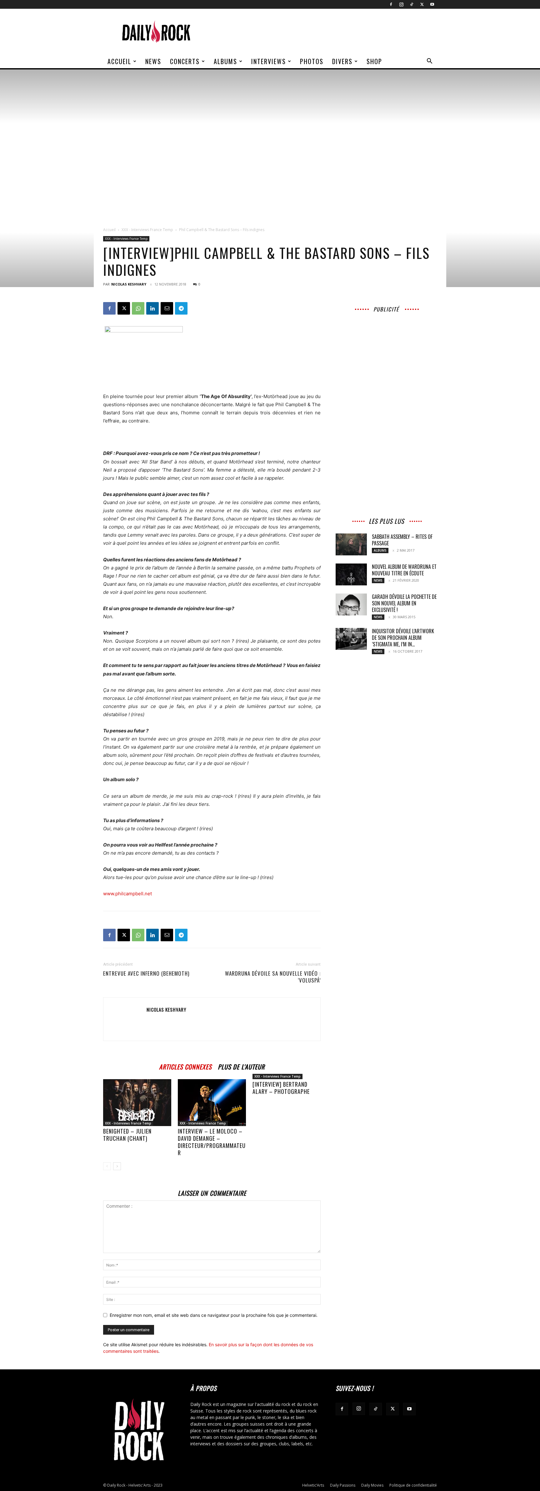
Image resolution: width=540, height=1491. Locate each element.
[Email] (167, 308)
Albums (225, 61)
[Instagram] (401, 4)
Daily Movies (372, 1485)
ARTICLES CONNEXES (185, 1066)
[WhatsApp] (138, 308)
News (153, 61)
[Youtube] (432, 4)
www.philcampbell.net (127, 894)
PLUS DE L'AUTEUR (241, 1066)
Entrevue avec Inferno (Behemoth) (146, 973)
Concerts (185, 61)
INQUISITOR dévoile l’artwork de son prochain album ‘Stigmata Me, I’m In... (403, 637)
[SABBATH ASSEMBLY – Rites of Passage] (351, 544)
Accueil (119, 61)
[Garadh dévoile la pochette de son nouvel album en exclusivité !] (351, 604)
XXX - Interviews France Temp (147, 229)
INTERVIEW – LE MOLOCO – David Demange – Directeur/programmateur (212, 1142)
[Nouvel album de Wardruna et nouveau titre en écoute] (351, 574)
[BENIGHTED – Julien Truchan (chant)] (137, 1102)
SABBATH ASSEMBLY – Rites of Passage (402, 540)
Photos (311, 61)
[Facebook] (391, 4)
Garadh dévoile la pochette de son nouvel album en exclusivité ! (404, 603)
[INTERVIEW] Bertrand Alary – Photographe (281, 1087)
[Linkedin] (152, 308)
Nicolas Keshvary (128, 284)
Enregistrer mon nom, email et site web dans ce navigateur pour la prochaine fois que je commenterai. (214, 1315)
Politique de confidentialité (413, 1485)
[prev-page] (107, 1166)
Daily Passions (342, 1485)
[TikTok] (411, 4)
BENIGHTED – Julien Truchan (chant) (127, 1134)
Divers (342, 61)
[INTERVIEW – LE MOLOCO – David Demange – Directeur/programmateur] (212, 1102)
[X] (422, 4)
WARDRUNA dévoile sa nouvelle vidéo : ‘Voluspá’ (273, 977)
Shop (374, 61)
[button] (429, 62)
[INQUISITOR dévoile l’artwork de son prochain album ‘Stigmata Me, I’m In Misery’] (351, 639)
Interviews (268, 61)
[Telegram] (181, 308)
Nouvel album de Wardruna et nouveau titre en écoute (404, 570)
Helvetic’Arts (313, 1485)
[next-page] (117, 1166)
